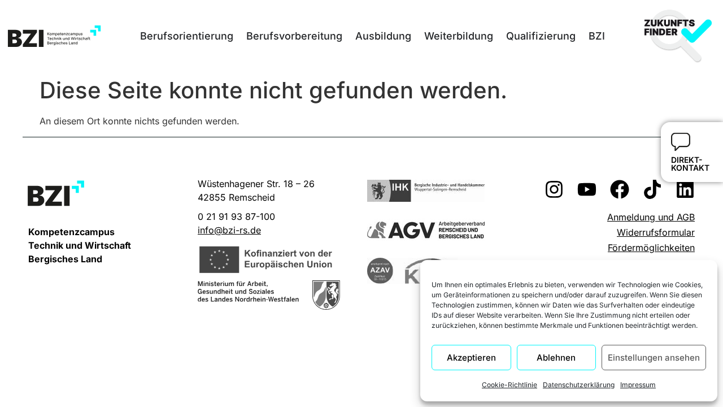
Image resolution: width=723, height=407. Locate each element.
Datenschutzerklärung (579, 384)
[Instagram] (554, 189)
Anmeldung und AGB (651, 217)
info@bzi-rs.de (229, 230)
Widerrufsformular (656, 232)
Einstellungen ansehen (654, 357)
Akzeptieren (471, 357)
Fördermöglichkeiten (651, 247)
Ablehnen (556, 357)
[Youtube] (586, 189)
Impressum (638, 384)
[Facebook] (619, 189)
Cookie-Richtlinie (509, 384)
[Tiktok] (652, 189)
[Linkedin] (685, 189)
